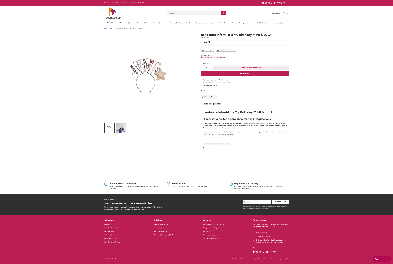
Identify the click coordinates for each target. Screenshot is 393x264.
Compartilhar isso (210, 97)
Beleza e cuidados (209, 235)
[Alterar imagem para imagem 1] (109, 128)
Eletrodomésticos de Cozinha (213, 224)
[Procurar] (223, 13)
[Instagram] (269, 3)
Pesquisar (107, 224)
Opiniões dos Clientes (111, 228)
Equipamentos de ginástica (212, 228)
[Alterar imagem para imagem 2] (121, 128)
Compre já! (244, 74)
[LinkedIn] (274, 3)
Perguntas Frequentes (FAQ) (163, 235)
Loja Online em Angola (112, 242)
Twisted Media (114, 259)
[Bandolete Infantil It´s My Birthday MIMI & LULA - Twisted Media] (148, 77)
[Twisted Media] (112, 13)
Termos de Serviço (160, 228)
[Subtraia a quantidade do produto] (203, 68)
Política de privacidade (161, 224)
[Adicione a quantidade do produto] (210, 68)
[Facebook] (263, 3)
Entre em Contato (110, 238)
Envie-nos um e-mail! (263, 236)
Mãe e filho (207, 231)
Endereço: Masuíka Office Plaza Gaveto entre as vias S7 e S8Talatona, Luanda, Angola (271, 241)
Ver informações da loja (210, 85)
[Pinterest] (266, 3)
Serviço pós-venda (160, 231)
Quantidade (205, 63)
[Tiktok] (272, 3)
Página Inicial (108, 28)
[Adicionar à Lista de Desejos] (245, 91)
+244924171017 (261, 233)
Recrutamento (109, 231)
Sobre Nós (108, 235)
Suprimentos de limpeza (211, 238)
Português (281, 3)
